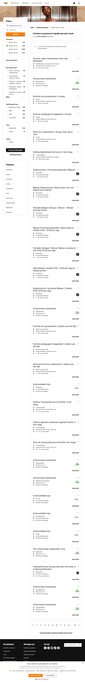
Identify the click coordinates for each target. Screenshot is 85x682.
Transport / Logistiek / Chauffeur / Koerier (16, 82)
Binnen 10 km (13, 42)
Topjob (11, 142)
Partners (26, 658)
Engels (11, 131)
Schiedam (9, 212)
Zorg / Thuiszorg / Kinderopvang (14, 71)
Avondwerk (6, 651)
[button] (42, 679)
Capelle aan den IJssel (57, 27)
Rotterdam (9, 170)
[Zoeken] (79, 3)
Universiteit (12, 117)
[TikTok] (55, 648)
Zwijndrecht (9, 188)
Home (32, 27)
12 (75, 625)
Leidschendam (10, 203)
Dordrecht (9, 179)
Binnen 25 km (13, 46)
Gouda (8, 184)
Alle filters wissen (15, 154)
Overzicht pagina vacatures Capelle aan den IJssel (56, 633)
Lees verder (62, 668)
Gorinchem (9, 198)
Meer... (8, 97)
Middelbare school (14, 107)
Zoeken (15, 34)
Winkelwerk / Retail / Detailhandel (15, 88)
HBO (10, 114)
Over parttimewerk (36, 3)
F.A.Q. (5, 654)
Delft (7, 193)
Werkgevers (25, 3)
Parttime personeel (29, 648)
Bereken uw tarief (29, 654)
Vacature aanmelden (30, 651)
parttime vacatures (42, 27)
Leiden (8, 174)
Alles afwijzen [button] (50, 675)
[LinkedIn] (45, 648)
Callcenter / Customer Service (15, 93)
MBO (10, 110)
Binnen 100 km (13, 53)
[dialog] (42, 671)
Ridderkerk (9, 207)
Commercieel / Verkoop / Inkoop (14, 77)
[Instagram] (48, 648)
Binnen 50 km (13, 49)
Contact (47, 3)
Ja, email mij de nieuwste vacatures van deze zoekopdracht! (52, 47)
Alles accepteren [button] (35, 675)
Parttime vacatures (9, 648)
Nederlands (12, 128)
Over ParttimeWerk (9, 658)
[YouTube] (52, 648)
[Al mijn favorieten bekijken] (74, 3)
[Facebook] (58, 648)
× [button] (83, 663)
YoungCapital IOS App (10, 661)
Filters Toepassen (15, 150)
